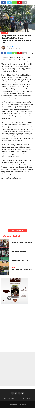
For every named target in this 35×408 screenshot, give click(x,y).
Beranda (7, 398)
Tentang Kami (26, 398)
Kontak (18, 398)
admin (11, 46)
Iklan (12, 398)
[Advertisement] (17, 200)
